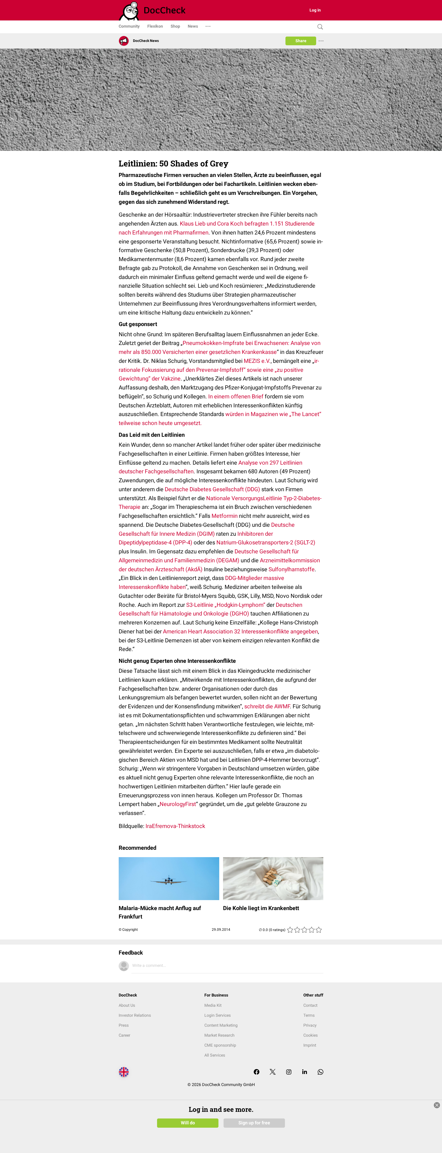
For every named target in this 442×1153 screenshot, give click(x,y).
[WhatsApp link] (320, 1072)
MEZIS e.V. (257, 361)
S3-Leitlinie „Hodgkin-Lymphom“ (225, 605)
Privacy (310, 1025)
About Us (127, 1005)
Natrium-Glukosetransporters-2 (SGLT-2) (265, 542)
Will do (188, 1122)
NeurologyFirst (178, 804)
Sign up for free (254, 1122)
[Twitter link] (273, 1072)
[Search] (319, 26)
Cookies (310, 1035)
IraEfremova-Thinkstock (175, 826)
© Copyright (128, 929)
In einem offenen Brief (235, 396)
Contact (310, 1005)
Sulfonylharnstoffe (292, 569)
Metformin (225, 516)
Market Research (219, 1035)
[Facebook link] (256, 1072)
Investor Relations (135, 1015)
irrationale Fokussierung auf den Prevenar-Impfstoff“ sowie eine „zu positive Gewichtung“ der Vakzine (219, 370)
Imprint (309, 1045)
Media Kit (213, 1005)
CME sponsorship (220, 1045)
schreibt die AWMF (267, 706)
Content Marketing (221, 1025)
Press (124, 1025)
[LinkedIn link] (304, 1072)
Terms (309, 1015)
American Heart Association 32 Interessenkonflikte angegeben (240, 631)
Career (124, 1035)
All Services (214, 1055)
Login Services (217, 1015)
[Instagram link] (289, 1072)
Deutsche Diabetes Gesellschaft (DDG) (212, 489)
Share (300, 40)
